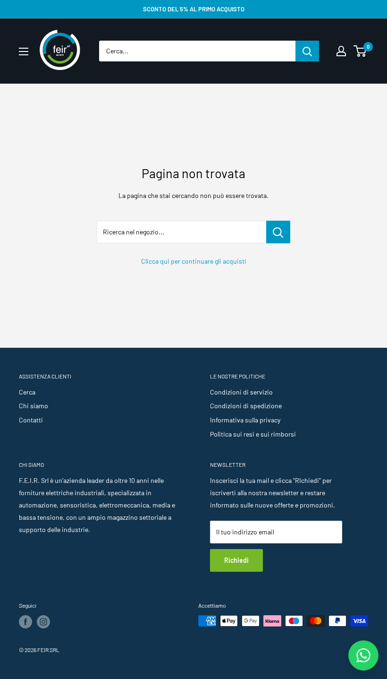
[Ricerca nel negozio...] (278, 232)
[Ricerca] (307, 51)
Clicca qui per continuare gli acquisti (193, 261)
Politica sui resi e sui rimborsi (253, 434)
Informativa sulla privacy (245, 420)
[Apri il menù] (23, 51)
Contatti (31, 420)
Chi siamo (33, 406)
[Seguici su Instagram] (43, 621)
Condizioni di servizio (241, 392)
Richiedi (236, 560)
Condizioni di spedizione (246, 406)
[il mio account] (341, 51)
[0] (360, 51)
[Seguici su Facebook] (25, 621)
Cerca (27, 392)
